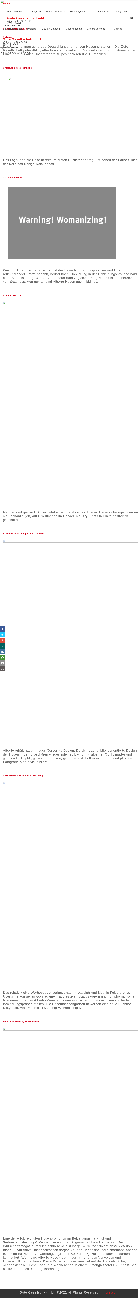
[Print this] (2, 668)
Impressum (110, 1292)
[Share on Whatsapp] (2, 657)
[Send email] (2, 663)
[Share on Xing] (2, 646)
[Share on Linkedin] (2, 651)
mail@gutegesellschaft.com (15, 52)
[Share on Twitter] (2, 634)
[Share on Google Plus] (2, 640)
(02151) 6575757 (9, 48)
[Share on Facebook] (2, 629)
